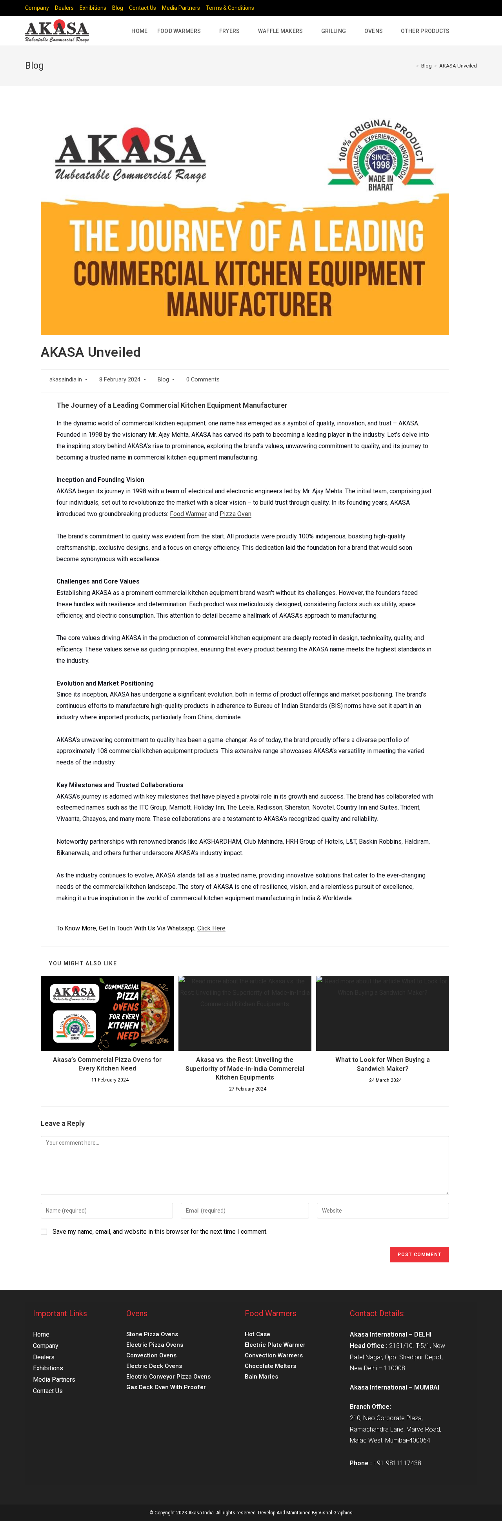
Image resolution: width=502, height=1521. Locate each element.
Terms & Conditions (230, 8)
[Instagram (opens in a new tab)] (456, 8)
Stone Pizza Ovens (152, 1334)
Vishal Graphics (335, 1513)
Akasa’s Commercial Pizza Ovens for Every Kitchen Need (107, 1064)
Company (37, 8)
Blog (117, 8)
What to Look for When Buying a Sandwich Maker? (382, 1064)
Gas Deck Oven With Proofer (166, 1387)
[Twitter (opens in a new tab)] (438, 8)
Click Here (211, 928)
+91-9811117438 (397, 1463)
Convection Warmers (274, 1355)
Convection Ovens (151, 1355)
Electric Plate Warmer (275, 1344)
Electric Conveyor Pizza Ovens (168, 1376)
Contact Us (142, 8)
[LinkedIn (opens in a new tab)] (465, 8)
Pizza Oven (235, 514)
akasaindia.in (65, 379)
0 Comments (203, 379)
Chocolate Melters (270, 1366)
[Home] (412, 66)
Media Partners (181, 8)
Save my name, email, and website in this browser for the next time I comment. (160, 1231)
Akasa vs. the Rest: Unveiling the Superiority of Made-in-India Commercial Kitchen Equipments (245, 1068)
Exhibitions (93, 8)
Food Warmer (188, 514)
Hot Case (257, 1334)
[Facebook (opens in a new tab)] (447, 8)
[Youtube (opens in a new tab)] (473, 8)
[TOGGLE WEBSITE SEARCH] (470, 31)
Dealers (64, 8)
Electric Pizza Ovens (154, 1344)
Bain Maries (261, 1376)
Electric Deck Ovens (154, 1366)
